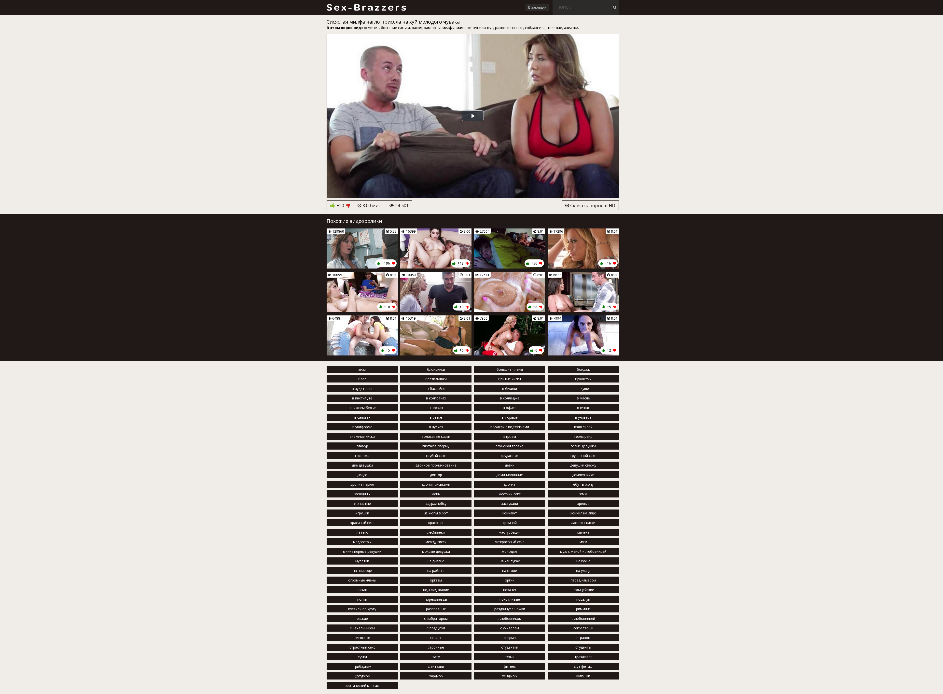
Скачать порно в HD (592, 205)
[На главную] (366, 7)
